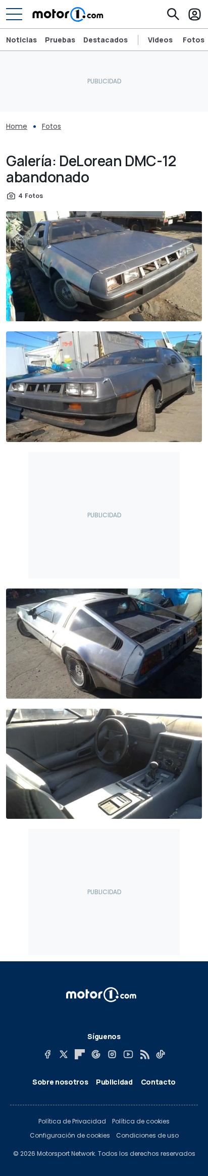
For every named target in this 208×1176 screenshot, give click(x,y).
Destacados (105, 39)
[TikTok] (160, 1054)
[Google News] (96, 1054)
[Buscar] (173, 14)
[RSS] (144, 1054)
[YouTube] (128, 1054)
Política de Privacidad (72, 1121)
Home (16, 126)
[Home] (68, 14)
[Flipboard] (80, 1054)
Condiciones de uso (147, 1136)
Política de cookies (141, 1121)
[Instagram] (112, 1054)
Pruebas (60, 39)
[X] (64, 1054)
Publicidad (114, 1082)
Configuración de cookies (70, 1136)
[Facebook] (47, 1054)
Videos (160, 39)
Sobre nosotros (60, 1082)
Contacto (158, 1082)
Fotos (193, 39)
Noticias (21, 39)
